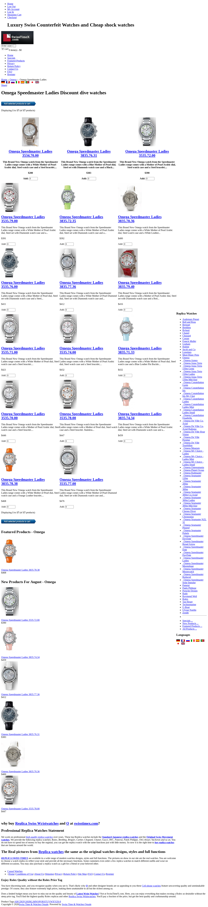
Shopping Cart (14, 14)
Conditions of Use (24, 874)
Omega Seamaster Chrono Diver (191, 510)
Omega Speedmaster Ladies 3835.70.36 (20, 771)
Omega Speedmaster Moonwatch (192, 570)
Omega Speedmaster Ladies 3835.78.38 (20, 570)
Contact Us (12, 69)
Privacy (11, 63)
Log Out (11, 6)
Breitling (186, 327)
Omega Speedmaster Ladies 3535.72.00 (147, 153)
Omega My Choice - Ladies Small (192, 463)
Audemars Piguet (190, 319)
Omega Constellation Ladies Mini (193, 405)
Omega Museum (191, 448)
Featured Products (16, 60)
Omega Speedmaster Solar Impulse (192, 581)
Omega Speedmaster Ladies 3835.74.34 (20, 657)
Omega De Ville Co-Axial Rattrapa (193, 427)
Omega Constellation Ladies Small (193, 411)
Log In (10, 12)
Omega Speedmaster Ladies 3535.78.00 (20, 808)
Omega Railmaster (191, 473)
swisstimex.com (86, 823)
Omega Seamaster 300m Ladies (191, 499)
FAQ (9, 71)
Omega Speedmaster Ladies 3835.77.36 (20, 694)
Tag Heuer (187, 601)
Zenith (185, 612)
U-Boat (186, 607)
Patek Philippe (189, 588)
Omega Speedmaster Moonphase (192, 564)
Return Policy (14, 66)
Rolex (185, 599)
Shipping (49, 874)
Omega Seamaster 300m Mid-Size (191, 504)
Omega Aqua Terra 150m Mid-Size (192, 378)
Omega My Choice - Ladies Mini (192, 457)
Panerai (186, 585)
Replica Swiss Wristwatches (37, 823)
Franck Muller (189, 341)
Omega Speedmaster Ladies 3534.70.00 (30, 153)
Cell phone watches (151, 885)
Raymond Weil (189, 596)
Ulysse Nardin (189, 610)
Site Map (82, 874)
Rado (185, 593)
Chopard (186, 335)
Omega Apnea (189, 360)
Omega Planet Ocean (193, 470)
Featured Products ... (192, 626)
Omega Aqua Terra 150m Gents (192, 367)
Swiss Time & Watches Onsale (33, 904)
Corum (185, 338)
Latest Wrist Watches (87, 893)
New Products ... (190, 623)
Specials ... (187, 620)
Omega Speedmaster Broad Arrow (192, 542)
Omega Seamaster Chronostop (191, 515)
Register (11, 74)
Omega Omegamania (193, 467)
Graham (186, 344)
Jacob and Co (189, 349)
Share (4, 85)
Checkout (12, 17)
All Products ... (189, 629)
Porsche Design (189, 590)
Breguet (186, 324)
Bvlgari (186, 330)
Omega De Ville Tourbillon (190, 444)
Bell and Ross (189, 322)
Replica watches (51, 852)
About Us (39, 874)
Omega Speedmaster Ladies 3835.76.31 (89, 153)
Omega (13, 79)
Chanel (185, 333)
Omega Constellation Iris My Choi (193, 394)
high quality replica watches (39, 837)
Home (10, 3)
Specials (11, 58)
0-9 (59, 901)
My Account (13, 9)
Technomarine (189, 604)
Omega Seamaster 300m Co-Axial (191, 493)
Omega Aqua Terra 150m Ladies (192, 372)
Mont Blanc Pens (190, 355)
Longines (186, 352)
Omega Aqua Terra (192, 363)
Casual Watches (15, 871)
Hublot (185, 346)
